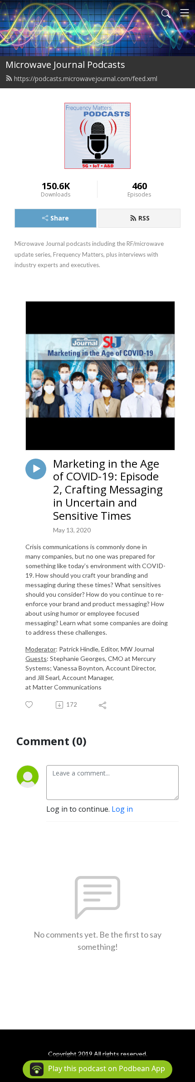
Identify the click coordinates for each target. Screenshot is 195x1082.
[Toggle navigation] (184, 12)
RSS (144, 218)
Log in (122, 809)
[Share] (103, 705)
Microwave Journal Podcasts (65, 64)
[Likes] (29, 704)
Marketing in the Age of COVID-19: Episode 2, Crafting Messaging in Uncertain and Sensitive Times (108, 489)
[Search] (166, 13)
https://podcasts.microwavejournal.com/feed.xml (85, 78)
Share (59, 218)
